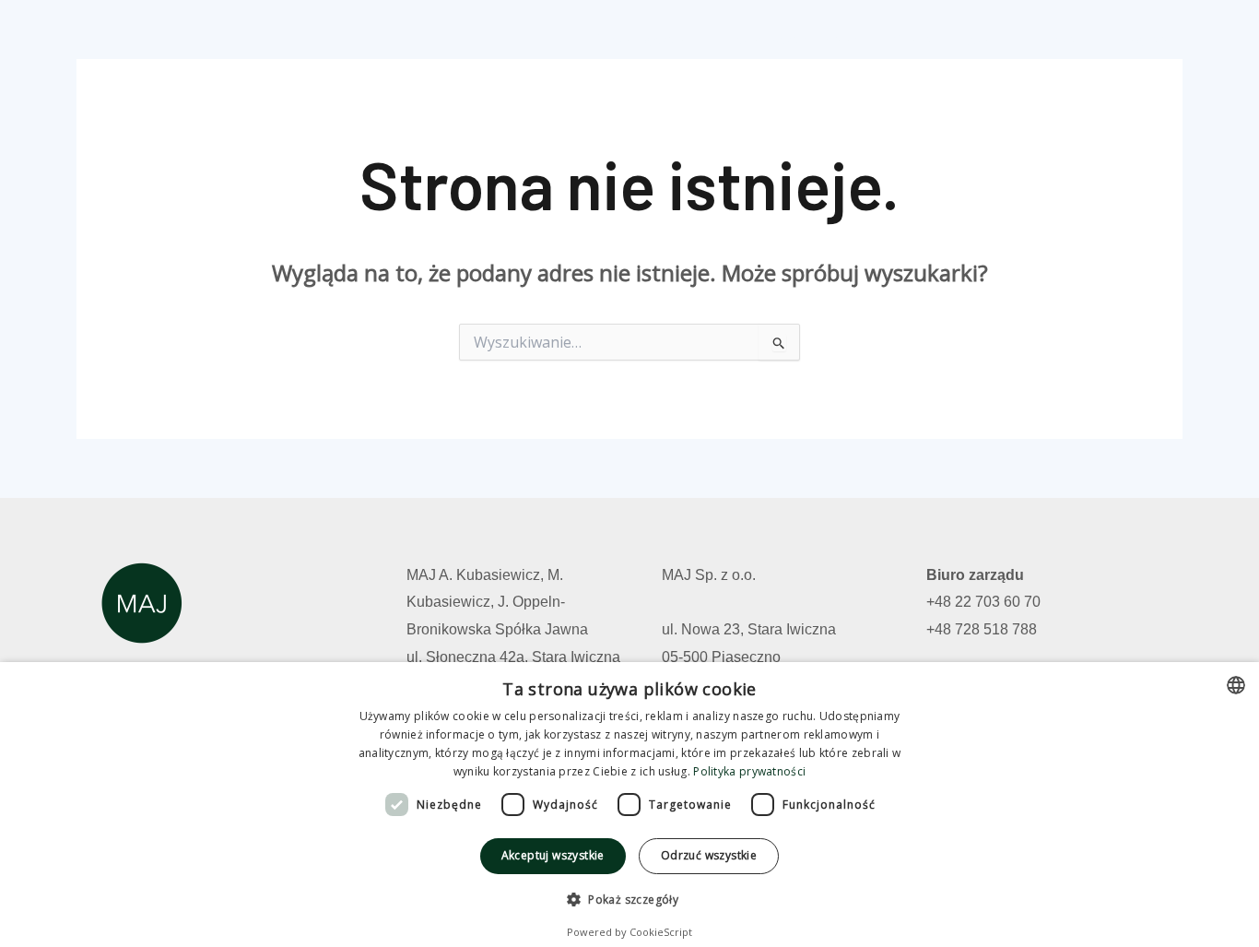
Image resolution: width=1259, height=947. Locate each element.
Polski (1067, 40)
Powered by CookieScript (629, 932)
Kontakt (989, 40)
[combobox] (1236, 685)
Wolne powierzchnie (793, 40)
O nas (912, 40)
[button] (629, 900)
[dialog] (629, 804)
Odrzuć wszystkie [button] (709, 855)
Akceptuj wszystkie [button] (553, 855)
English (1142, 40)
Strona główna (642, 40)
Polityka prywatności (749, 771)
